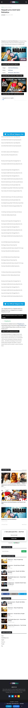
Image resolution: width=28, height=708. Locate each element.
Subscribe (14, 538)
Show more (24, 469)
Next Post (24, 524)
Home (2, 7)
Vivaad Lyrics (7, 321)
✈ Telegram (8, 706)
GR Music (10, 70)
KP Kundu (10, 72)
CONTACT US (22, 325)
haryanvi (3, 641)
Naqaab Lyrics (21, 323)
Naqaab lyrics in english (8, 98)
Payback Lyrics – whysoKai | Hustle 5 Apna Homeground (17, 583)
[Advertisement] (14, 27)
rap (2, 646)
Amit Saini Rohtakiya (8, 7)
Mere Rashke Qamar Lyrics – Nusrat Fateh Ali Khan (17, 577)
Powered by (11, 542)
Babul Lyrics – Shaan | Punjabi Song (15, 559)
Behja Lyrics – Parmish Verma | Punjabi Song (16, 566)
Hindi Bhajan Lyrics (5, 637)
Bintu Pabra (16, 72)
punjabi (2, 643)
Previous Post (4, 524)
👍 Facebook (16, 706)
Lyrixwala (16, 701)
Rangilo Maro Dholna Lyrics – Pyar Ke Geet (17, 625)
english (2, 639)
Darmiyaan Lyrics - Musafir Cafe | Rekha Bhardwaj (16, 572)
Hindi (2, 635)
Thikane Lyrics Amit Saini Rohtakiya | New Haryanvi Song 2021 (13, 485)
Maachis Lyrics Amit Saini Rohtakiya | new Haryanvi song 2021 (13, 502)
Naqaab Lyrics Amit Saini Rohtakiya (8, 519)
